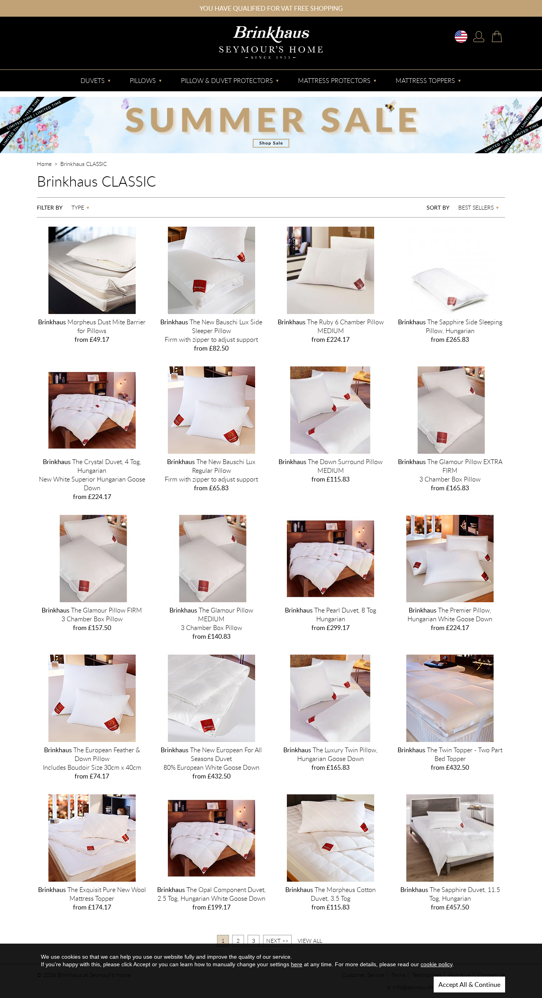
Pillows (143, 80)
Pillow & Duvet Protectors (227, 80)
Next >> (277, 940)
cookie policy (436, 964)
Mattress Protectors (334, 80)
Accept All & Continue (469, 984)
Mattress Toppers (425, 80)
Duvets (93, 80)
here (296, 964)
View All (310, 940)
